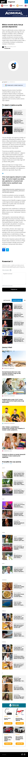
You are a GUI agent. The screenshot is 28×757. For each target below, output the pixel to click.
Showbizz (21, 5)
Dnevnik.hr (6, 5)
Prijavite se (14, 289)
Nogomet (11, 2)
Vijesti (13, 5)
